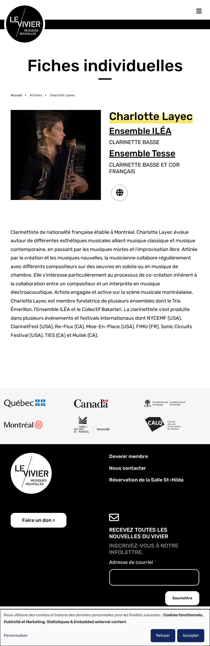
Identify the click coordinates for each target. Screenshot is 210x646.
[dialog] (105, 627)
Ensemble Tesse (142, 153)
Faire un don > (38, 520)
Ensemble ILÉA (140, 131)
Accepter (191, 635)
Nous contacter (127, 468)
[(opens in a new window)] (119, 192)
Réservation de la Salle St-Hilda (146, 480)
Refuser (163, 635)
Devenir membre (128, 456)
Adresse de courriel (131, 562)
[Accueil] (24, 24)
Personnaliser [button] (16, 635)
